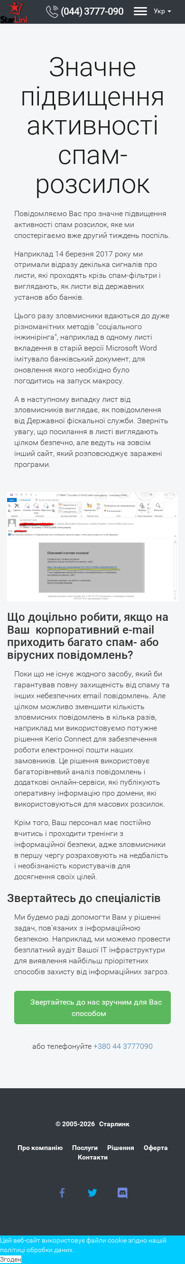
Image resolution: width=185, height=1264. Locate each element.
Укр (159, 11)
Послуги (85, 1147)
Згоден (10, 1259)
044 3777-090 (92, 11)
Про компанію (40, 1147)
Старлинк (114, 1124)
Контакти (93, 1157)
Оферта (156, 1147)
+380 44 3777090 (123, 1046)
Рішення (120, 1147)
